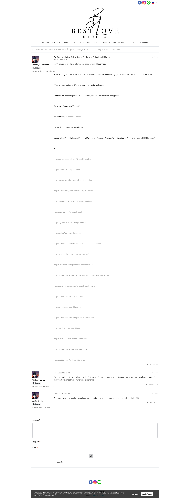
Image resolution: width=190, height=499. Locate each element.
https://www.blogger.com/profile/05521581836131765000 (77, 243)
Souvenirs (144, 42)
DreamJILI (94, 64)
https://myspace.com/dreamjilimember (70, 339)
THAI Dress (85, 42)
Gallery (96, 42)
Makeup (106, 42)
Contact (133, 42)
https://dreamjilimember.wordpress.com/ (71, 254)
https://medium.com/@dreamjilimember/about (73, 265)
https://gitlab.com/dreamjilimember (69, 328)
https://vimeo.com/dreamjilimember (69, 212)
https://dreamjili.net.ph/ (72, 117)
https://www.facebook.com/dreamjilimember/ (73, 159)
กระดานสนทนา (38, 49)
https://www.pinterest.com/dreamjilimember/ (73, 201)
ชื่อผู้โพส (36, 442)
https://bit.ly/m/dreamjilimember (67, 233)
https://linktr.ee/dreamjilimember (68, 307)
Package (56, 42)
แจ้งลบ (155, 57)
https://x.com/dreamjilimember (67, 169)
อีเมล (35, 447)
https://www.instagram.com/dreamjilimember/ (73, 191)
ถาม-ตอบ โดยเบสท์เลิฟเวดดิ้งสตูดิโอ (60, 49)
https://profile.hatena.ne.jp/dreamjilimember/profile (75, 286)
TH (155, 3)
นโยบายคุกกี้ (52, 495)
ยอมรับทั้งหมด (147, 494)
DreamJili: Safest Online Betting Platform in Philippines (98, 49)
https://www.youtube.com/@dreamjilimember (73, 180)
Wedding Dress (69, 42)
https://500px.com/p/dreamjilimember (70, 360)
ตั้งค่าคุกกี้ (135, 494)
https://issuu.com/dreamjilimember (69, 296)
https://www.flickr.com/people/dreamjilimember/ (74, 317)
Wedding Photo (119, 42)
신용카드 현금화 (135, 398)
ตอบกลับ (60, 462)
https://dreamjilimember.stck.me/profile (70, 349)
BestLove (45, 42)
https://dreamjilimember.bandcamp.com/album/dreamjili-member (81, 275)
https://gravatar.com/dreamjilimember (70, 222)
